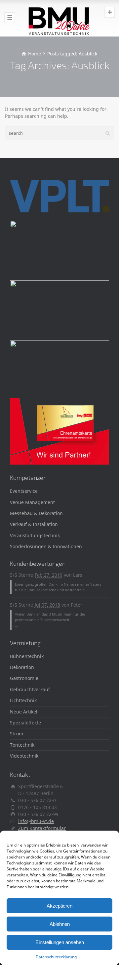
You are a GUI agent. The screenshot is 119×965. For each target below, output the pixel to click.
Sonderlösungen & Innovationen (46, 546)
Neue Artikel (23, 711)
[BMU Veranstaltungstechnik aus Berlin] (59, 18)
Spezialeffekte (25, 722)
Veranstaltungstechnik (35, 535)
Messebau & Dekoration (36, 513)
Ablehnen (60, 924)
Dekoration (22, 667)
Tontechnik (22, 745)
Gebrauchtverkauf (30, 689)
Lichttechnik (23, 700)
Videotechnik (24, 756)
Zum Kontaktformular (42, 828)
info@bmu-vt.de (36, 821)
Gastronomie (24, 678)
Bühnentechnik (27, 656)
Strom (16, 733)
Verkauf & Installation (34, 524)
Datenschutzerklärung (56, 957)
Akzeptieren (59, 906)
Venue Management (32, 502)
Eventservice (24, 491)
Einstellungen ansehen (59, 942)
